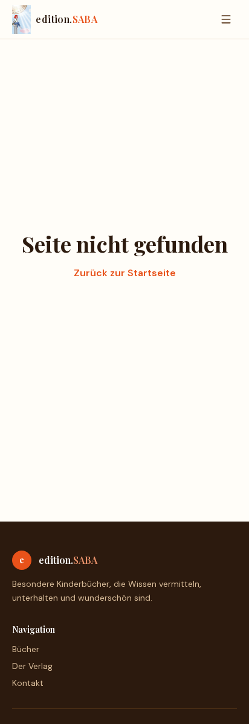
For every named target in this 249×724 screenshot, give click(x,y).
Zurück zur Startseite (125, 273)
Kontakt (28, 682)
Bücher (25, 649)
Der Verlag (32, 666)
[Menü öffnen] (226, 19)
